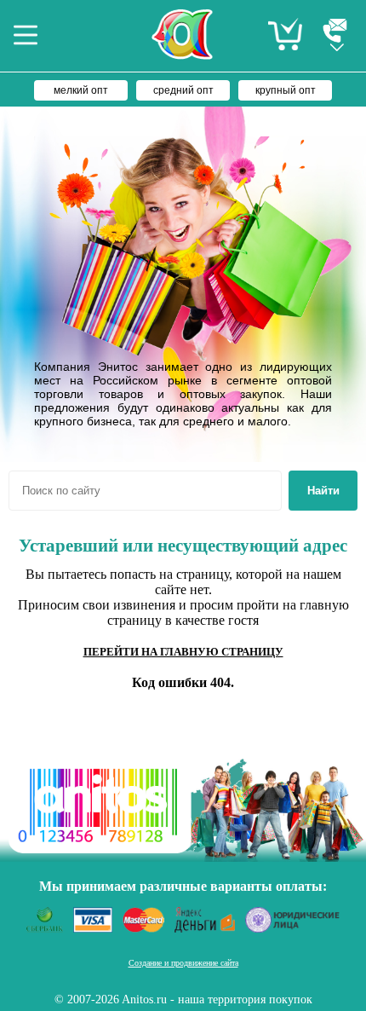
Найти (323, 490)
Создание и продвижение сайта (183, 963)
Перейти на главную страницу (183, 651)
